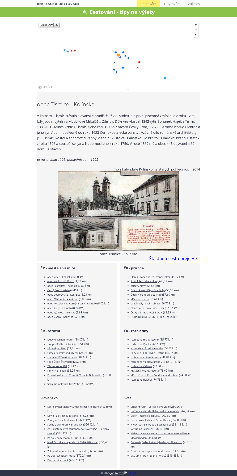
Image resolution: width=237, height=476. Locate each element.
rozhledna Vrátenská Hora (146, 357)
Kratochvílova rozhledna (145, 370)
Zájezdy (194, 3)
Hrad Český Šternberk (60, 361)
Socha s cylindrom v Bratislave (65, 424)
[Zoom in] (195, 24)
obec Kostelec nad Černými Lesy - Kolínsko (72, 303)
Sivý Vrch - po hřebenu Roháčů (148, 455)
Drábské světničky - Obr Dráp (148, 290)
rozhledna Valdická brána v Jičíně (150, 361)
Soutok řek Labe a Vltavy (145, 281)
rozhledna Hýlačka (141, 379)
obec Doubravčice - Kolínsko (63, 294)
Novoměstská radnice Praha (147, 348)
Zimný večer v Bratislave (61, 420)
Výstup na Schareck (142, 429)
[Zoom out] (195, 29)
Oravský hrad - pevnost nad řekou (150, 451)
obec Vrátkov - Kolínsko (60, 281)
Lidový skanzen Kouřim (60, 339)
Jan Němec (117, 473)
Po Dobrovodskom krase (61, 455)
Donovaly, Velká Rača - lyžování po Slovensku (156, 442)
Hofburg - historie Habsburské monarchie (155, 411)
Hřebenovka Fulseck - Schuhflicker (150, 420)
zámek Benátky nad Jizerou (63, 353)
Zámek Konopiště (57, 366)
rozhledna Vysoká (141, 344)
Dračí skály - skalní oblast (145, 303)
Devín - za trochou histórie (62, 415)
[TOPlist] (130, 473)
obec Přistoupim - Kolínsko (62, 299)
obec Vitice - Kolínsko (59, 277)
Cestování (148, 3)
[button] (120, 57)
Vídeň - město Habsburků (145, 415)
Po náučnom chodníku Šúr (62, 438)
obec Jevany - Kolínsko (60, 316)
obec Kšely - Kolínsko (59, 308)
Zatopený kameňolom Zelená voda (67, 451)
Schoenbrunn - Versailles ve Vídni (150, 406)
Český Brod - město (58, 290)
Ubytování (172, 3)
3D (57, 24)
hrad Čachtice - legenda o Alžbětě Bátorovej (72, 442)
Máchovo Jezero (140, 299)
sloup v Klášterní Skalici (61, 344)
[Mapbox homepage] (45, 87)
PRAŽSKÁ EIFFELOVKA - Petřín (147, 353)
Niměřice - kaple (56, 370)
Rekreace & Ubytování (58, 3)
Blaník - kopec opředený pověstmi (150, 277)
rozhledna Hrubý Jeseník (145, 339)
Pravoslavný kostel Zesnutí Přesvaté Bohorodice (74, 375)
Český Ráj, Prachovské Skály (146, 312)
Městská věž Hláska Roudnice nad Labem (154, 375)
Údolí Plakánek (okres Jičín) (146, 294)
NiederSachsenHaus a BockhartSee (151, 424)
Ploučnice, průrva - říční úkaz (147, 308)
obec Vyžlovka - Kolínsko (61, 312)
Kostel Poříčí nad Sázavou (62, 357)
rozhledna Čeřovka (141, 366)
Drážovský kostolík (57, 460)
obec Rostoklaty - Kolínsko (62, 285)
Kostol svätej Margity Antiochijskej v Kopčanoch (74, 406)
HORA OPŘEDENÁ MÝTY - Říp (147, 316)
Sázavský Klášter (56, 348)
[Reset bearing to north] (195, 34)
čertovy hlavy (138, 285)
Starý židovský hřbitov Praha (63, 384)
